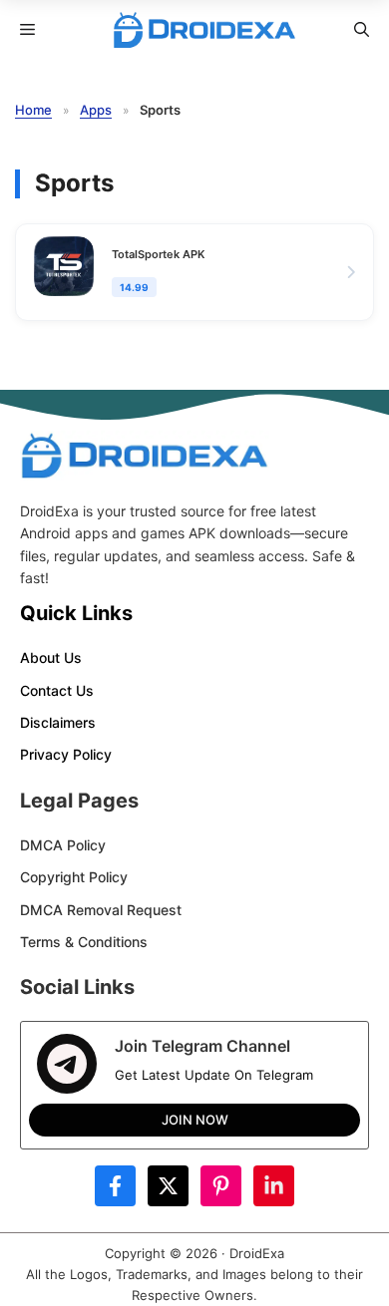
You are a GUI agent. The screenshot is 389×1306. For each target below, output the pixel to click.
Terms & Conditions (84, 941)
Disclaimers (58, 722)
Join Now (195, 1120)
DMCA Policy (63, 844)
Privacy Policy (66, 754)
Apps (96, 110)
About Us (51, 657)
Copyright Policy (74, 876)
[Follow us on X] (168, 1185)
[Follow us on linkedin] (273, 1185)
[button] (361, 30)
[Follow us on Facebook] (115, 1185)
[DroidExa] (205, 30)
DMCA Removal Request (101, 909)
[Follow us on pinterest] (220, 1185)
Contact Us (57, 690)
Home (33, 110)
